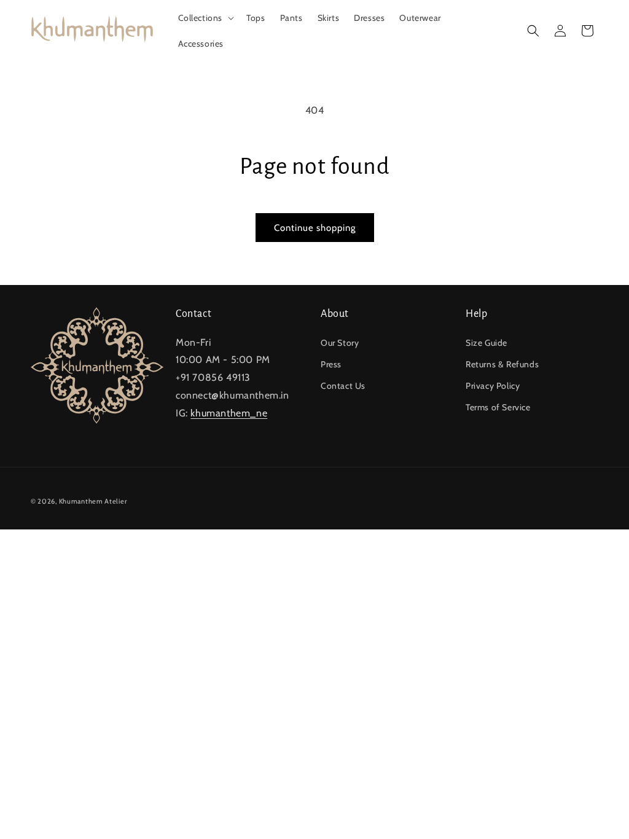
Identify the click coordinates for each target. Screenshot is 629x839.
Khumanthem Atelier (93, 501)
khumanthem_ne (228, 413)
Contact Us (343, 385)
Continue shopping (315, 227)
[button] (205, 18)
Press (331, 364)
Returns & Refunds (502, 364)
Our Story (340, 342)
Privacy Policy (493, 385)
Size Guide (486, 342)
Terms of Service (498, 407)
